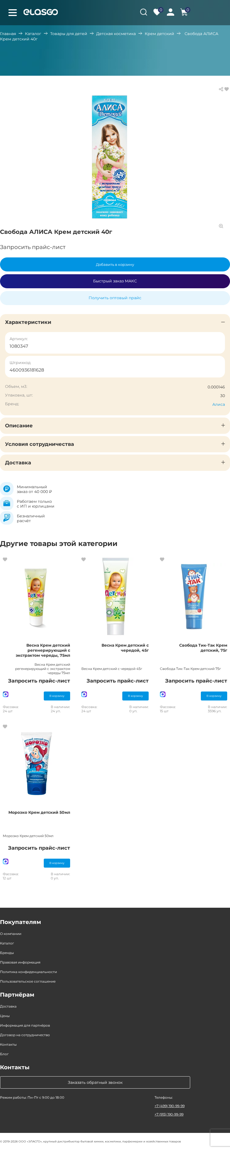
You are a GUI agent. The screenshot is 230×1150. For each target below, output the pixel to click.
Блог (4, 1054)
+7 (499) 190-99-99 (170, 1106)
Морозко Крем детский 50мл (39, 812)
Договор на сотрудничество (25, 1035)
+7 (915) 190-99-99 (169, 1114)
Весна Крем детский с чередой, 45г (125, 648)
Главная (8, 33)
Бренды (7, 953)
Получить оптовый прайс (115, 297)
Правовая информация (20, 962)
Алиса (218, 404)
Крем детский (159, 33)
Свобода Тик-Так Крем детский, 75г (203, 648)
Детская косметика (116, 33)
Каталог (33, 33)
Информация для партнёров (25, 1025)
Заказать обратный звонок (95, 1082)
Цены (5, 1016)
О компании (10, 934)
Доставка (8, 1006)
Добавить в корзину (115, 264)
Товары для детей (68, 33)
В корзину (57, 696)
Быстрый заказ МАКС (115, 281)
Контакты (8, 1044)
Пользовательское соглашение (28, 981)
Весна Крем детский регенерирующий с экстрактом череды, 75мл (43, 650)
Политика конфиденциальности (28, 972)
